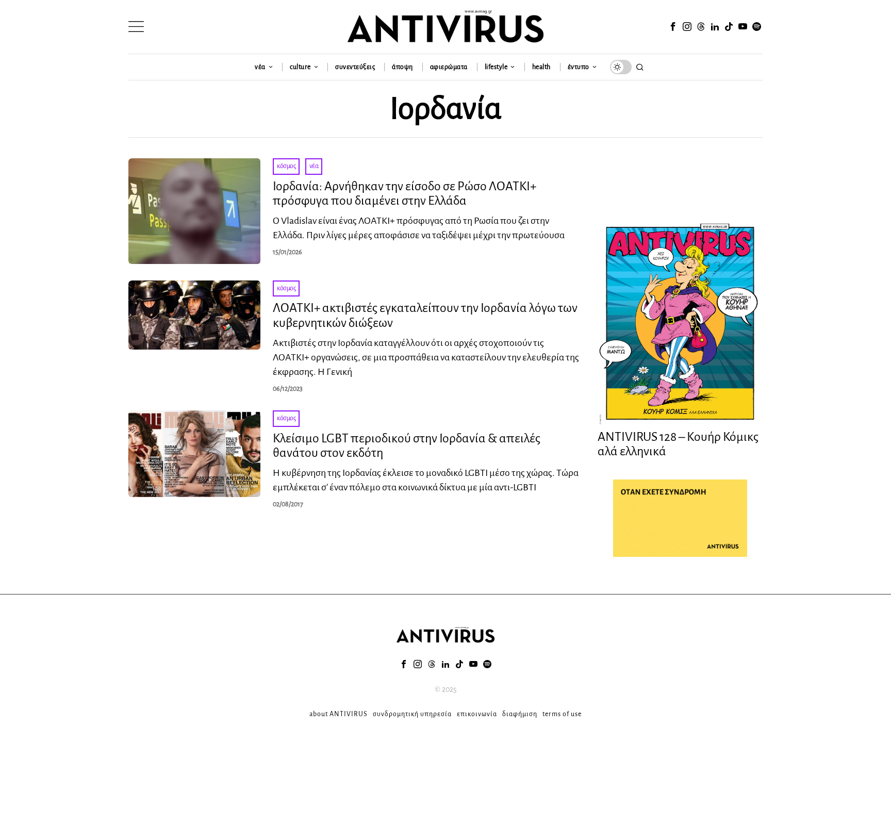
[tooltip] (673, 27)
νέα (314, 166)
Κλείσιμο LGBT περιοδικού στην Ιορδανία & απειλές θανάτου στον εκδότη (406, 446)
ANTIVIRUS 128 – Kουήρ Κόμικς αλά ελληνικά (678, 444)
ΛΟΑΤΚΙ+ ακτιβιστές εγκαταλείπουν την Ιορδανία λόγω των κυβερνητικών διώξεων (425, 315)
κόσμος (286, 166)
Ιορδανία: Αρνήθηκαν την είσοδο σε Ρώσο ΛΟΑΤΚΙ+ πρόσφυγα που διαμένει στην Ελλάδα (404, 193)
